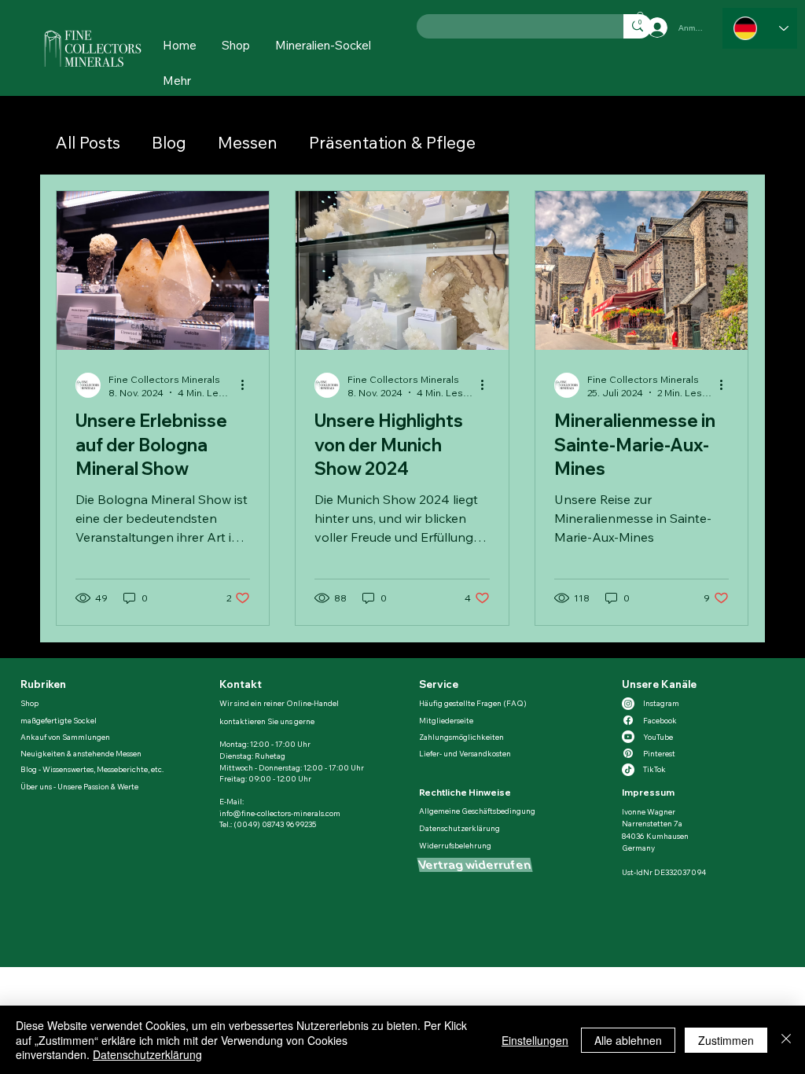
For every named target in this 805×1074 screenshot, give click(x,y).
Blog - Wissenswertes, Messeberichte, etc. (92, 769)
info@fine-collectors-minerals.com (279, 813)
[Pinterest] (628, 753)
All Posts (88, 142)
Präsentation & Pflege (392, 142)
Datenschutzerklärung (459, 828)
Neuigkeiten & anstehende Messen (81, 753)
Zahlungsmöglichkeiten (461, 736)
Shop (30, 703)
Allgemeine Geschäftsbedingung (477, 810)
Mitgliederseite (446, 720)
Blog (169, 142)
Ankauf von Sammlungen (65, 736)
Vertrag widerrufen (474, 864)
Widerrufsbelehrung (455, 845)
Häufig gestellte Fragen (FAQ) (473, 703)
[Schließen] (786, 1039)
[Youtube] (628, 736)
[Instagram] (628, 703)
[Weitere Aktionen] (247, 385)
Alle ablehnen (628, 1040)
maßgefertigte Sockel (58, 720)
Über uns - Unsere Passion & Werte (79, 786)
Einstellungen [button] (535, 1040)
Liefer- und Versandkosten (465, 753)
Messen (248, 142)
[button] (177, 81)
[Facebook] (628, 720)
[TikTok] (628, 769)
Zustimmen (726, 1040)
